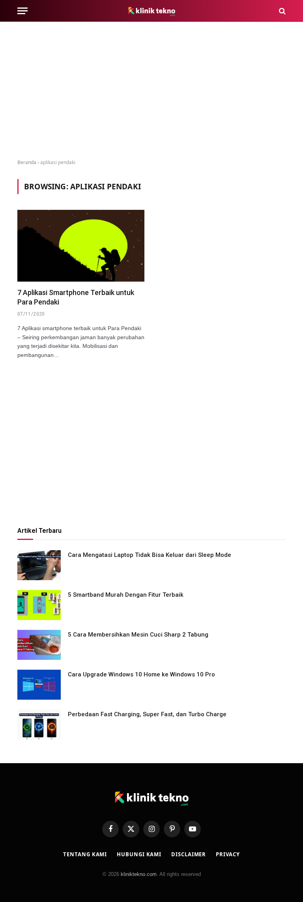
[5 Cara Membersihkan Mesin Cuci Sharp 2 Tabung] (39, 645)
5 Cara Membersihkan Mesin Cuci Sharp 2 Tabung (138, 634)
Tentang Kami (85, 854)
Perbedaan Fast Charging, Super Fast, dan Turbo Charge (147, 714)
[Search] (281, 11)
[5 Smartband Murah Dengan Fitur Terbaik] (39, 605)
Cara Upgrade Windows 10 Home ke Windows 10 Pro (141, 674)
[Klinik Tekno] (151, 11)
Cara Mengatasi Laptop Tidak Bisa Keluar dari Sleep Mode (149, 554)
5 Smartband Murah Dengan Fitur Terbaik (125, 594)
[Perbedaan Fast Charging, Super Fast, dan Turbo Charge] (39, 725)
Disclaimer (188, 854)
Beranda (26, 162)
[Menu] (22, 11)
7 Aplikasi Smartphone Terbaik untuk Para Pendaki (75, 297)
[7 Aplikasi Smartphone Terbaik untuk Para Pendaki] (80, 245)
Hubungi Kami (139, 854)
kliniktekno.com (139, 874)
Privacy (227, 854)
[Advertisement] (151, 90)
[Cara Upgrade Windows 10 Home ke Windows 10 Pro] (39, 685)
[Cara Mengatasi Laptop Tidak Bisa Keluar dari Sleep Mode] (39, 565)
